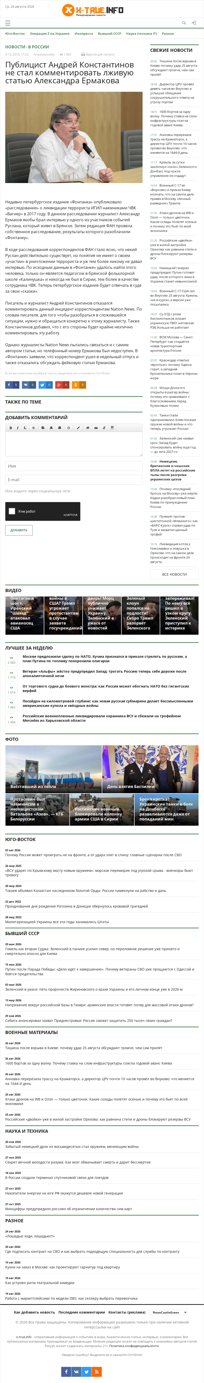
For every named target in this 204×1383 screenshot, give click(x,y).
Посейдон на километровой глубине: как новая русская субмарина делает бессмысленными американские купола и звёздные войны (108, 703)
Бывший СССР (109, 33)
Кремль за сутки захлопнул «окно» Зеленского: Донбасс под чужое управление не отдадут (173, 169)
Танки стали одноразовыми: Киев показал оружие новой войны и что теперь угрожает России (173, 422)
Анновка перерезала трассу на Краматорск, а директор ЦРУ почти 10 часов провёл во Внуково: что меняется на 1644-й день (173, 143)
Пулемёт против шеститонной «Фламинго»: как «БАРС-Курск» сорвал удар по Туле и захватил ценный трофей (174, 525)
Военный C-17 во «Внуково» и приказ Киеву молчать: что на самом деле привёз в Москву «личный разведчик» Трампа (172, 194)
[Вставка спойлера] (112, 428)
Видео (13, 590)
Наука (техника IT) (141, 33)
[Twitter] (87, 1372)
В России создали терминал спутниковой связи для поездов (56, 1177)
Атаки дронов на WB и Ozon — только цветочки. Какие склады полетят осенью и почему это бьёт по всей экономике (173, 222)
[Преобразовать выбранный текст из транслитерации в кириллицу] (104, 428)
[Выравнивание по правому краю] (59, 428)
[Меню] (7, 23)
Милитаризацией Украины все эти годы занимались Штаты (57, 921)
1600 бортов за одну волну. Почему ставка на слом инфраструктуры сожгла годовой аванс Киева (173, 118)
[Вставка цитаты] (96, 428)
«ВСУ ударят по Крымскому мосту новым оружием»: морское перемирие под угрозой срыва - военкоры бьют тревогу (99, 873)
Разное (168, 33)
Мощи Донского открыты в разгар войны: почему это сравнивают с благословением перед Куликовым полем (170, 396)
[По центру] (51, 428)
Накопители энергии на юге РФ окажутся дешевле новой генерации (64, 1193)
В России (38, 47)
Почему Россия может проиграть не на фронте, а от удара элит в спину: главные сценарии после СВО (93, 854)
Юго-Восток (15, 33)
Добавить (18, 530)
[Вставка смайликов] (69, 428)
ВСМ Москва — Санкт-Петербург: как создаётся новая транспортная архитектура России (172, 344)
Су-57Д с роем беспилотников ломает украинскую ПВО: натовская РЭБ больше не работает (172, 321)
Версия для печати (99, 54)
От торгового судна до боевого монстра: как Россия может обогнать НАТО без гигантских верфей (106, 688)
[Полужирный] (10, 428)
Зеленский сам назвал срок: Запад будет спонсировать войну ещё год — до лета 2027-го (173, 445)
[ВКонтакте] (76, 1372)
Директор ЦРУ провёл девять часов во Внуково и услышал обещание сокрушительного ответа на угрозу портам (172, 93)
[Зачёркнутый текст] (33, 428)
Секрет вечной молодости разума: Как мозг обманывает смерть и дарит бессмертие (78, 1162)
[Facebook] (66, 1372)
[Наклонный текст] (17, 428)
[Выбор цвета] (78, 428)
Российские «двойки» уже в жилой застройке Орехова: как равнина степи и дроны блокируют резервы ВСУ (173, 249)
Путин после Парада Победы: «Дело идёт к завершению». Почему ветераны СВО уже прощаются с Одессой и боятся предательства (99, 971)
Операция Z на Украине (50, 33)
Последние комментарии (81, 1312)
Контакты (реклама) (127, 1312)
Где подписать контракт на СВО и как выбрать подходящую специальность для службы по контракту (92, 1251)
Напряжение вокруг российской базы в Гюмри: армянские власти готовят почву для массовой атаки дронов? (99, 1005)
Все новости (174, 574)
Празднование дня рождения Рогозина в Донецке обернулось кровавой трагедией (76, 906)
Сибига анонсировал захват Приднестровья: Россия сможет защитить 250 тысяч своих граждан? (88, 1020)
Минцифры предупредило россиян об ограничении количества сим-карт (68, 1208)
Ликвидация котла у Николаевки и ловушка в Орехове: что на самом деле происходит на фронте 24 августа (172, 553)
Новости (15, 47)
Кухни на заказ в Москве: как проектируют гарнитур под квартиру (62, 1267)
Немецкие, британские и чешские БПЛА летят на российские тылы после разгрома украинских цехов (172, 470)
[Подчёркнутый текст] (25, 428)
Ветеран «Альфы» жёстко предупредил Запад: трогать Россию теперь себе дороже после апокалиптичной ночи (104, 673)
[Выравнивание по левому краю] (43, 428)
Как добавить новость (34, 1312)
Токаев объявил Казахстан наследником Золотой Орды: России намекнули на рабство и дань (85, 890)
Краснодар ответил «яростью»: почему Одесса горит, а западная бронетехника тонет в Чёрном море (174, 369)
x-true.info (24, 1337)
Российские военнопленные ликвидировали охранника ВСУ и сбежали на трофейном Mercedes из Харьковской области (102, 718)
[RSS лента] (97, 1372)
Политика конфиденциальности (134, 1346)
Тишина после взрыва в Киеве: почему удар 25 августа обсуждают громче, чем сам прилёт (173, 68)
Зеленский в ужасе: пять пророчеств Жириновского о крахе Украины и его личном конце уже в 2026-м (94, 989)
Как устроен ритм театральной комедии (39, 1282)
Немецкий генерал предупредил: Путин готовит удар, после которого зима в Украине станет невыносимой (173, 274)
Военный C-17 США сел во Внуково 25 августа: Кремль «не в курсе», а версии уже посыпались (174, 298)
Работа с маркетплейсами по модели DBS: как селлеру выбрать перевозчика (71, 1298)
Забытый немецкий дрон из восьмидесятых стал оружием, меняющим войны (72, 1146)
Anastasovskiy (44, 54)
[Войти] (194, 23)
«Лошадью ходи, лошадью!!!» (30, 1236)
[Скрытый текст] (88, 428)
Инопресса (84, 33)
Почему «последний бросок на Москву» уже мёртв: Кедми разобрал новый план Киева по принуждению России (174, 498)
